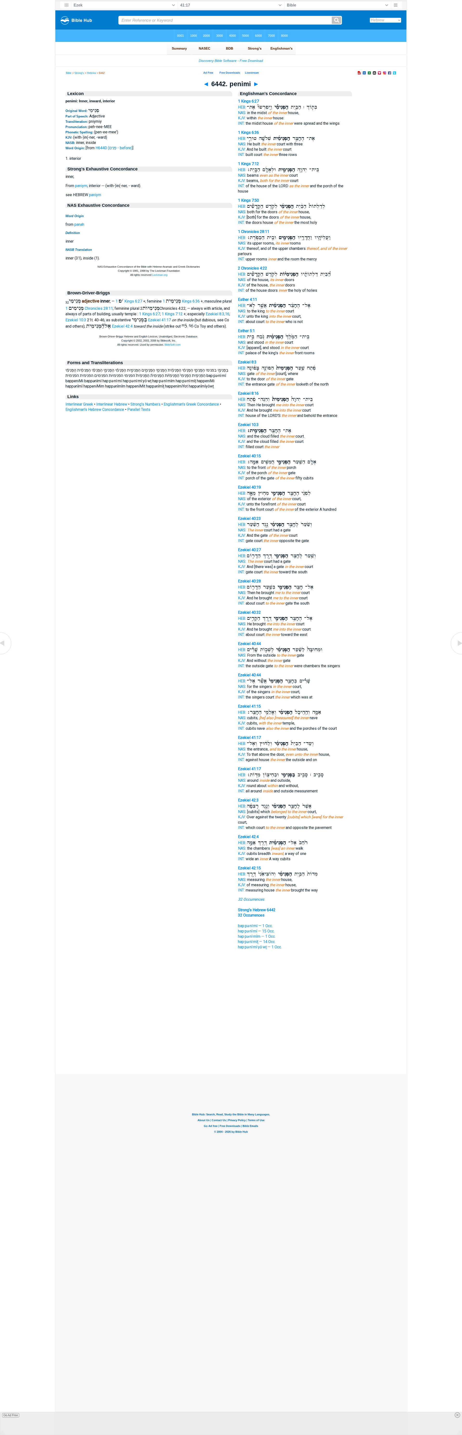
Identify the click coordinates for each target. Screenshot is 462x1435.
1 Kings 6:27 (129, 301)
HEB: (242, 107)
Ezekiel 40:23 (249, 518)
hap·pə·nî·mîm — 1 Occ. (257, 936)
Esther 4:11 (247, 299)
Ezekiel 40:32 (249, 612)
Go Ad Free (10, 1415)
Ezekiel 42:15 (249, 868)
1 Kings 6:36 (181, 301)
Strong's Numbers (145, 404)
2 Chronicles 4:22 (252, 268)
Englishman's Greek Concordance (191, 404)
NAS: (242, 112)
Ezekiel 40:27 (249, 550)
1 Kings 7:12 (172, 314)
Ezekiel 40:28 (249, 581)
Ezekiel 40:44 (249, 643)
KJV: (242, 118)
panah (79, 224)
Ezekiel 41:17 (159, 320)
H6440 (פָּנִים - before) (114, 148)
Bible (68, 72)
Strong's (79, 72)
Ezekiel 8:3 (247, 362)
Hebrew (91, 72)
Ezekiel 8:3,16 (217, 314)
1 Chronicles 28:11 (89, 308)
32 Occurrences (251, 899)
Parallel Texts (138, 409)
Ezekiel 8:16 (248, 393)
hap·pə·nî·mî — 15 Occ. (256, 931)
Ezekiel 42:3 (248, 800)
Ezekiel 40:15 (249, 456)
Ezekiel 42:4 (122, 326)
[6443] (456, 654)
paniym (81, 185)
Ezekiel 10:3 (75, 320)
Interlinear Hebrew (111, 404)
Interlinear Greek (79, 404)
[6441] (6, 654)
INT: (241, 123)
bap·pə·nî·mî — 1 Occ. (255, 926)
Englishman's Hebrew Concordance (94, 409)
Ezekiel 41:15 (249, 706)
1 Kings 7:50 (248, 200)
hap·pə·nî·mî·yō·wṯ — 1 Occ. (260, 947)
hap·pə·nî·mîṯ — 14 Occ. (257, 941)
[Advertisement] (231, 1045)
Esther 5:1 (246, 331)
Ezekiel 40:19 (249, 487)
